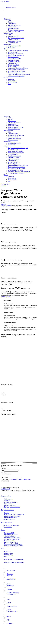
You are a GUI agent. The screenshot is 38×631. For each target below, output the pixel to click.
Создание (7, 19)
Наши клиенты (12, 82)
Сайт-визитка (12, 23)
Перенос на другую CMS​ (15, 73)
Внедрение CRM (13, 52)
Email (2, 470)
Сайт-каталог (12, 27)
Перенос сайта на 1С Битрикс (17, 71)
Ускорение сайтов (13, 57)
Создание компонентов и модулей (18, 50)
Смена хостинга (12, 63)
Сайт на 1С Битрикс (14, 31)
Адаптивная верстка (14, 61)
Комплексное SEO (13, 36)
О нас (6, 77)
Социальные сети (13, 42)
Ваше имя (4, 467)
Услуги (6, 49)
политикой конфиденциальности (21, 479)
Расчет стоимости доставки (16, 76)
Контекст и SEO (13, 39)
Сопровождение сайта (14, 46)
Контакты (11, 79)
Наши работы (12, 80)
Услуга (3, 472)
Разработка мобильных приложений (19, 74)
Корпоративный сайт (14, 25)
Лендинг (10, 22)
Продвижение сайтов (7, 510)
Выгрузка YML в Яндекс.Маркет (18, 68)
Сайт (9, 20)
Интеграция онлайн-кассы (16, 55)
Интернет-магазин (13, 28)
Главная (3, 205)
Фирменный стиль (13, 60)
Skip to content (5, 1)
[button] (5, 184)
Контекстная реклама (14, 41)
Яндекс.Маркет (12, 66)
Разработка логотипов (14, 58)
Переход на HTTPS (13, 65)
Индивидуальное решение (16, 30)
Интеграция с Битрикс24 (15, 53)
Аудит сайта (11, 47)
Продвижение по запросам (16, 38)
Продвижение (8, 33)
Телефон (3, 468)
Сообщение (4, 477)
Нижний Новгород (8, 3)
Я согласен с (17, 479)
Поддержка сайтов (6, 522)
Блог (9, 84)
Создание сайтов (6, 496)
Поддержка (7, 44)
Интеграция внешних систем (16, 69)
